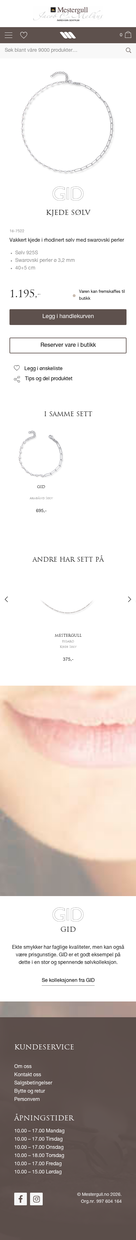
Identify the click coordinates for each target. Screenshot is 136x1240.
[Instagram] (36, 1199)
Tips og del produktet (48, 379)
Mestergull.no (95, 1195)
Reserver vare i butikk (68, 345)
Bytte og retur (29, 1091)
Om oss (23, 1067)
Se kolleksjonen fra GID (68, 980)
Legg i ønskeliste (43, 369)
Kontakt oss (27, 1075)
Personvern (27, 1099)
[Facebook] (20, 1199)
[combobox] (68, 50)
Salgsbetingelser (33, 1083)
